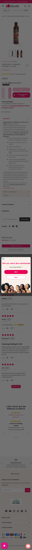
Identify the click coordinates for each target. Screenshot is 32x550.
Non (16, 277)
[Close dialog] (3, 259)
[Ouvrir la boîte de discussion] (28, 546)
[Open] (4, 546)
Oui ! (16, 272)
